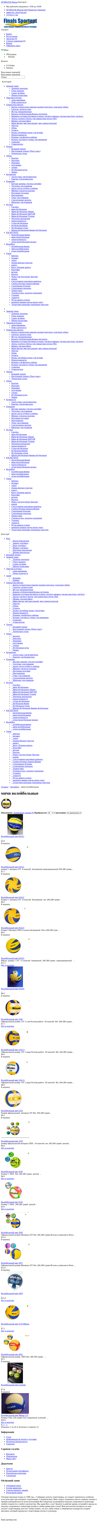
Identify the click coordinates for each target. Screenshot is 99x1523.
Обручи (14, 125)
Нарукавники (17, 195)
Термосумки (16, 290)
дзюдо (14, 260)
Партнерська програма (16, 1473)
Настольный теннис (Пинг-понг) (25, 151)
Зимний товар (12, 86)
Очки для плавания (19, 198)
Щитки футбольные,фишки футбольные (29, 230)
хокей (8, 576)
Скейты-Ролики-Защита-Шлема (25, 284)
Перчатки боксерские (22, 550)
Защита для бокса (20, 543)
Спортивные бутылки (21, 286)
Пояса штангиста (18, 102)
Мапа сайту (11, 1459)
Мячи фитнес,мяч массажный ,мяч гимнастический (34, 123)
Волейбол (10, 244)
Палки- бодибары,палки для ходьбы (27, 132)
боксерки (15, 160)
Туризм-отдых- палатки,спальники (26, 293)
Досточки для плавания (21, 186)
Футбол (9, 204)
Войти (9, 34)
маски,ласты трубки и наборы (24, 188)
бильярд (14, 258)
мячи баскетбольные (20, 237)
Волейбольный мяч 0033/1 (12, 836)
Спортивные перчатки (21, 288)
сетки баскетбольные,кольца (23, 242)
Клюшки (17, 578)
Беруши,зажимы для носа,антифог (26, 184)
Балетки (14, 158)
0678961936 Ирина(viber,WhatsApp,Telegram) (26, 10)
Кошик (9, 43)
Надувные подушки (20, 193)
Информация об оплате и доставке (21, 1439)
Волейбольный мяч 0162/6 (12, 989)
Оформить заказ (13, 46)
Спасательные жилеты (21, 200)
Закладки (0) (11, 39)
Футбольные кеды (19, 170)
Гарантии (10, 1444)
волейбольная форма (20, 246)
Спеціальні (11, 1475)
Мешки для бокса (20, 548)
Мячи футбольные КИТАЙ (23, 214)
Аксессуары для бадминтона (23, 177)
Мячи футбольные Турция (22, 216)
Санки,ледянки (18, 93)
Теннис (9, 146)
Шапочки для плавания (21, 202)
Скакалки (15, 142)
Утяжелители (17, 144)
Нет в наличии (7, 965)
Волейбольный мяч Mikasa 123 (14, 1415)
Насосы (14, 274)
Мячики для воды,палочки (23, 191)
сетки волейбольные (20, 251)
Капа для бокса (19, 545)
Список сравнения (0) (15, 41)
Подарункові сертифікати (17, 1471)
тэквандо (15, 297)
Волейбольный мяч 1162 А (13, 1050)
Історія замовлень (14, 1488)
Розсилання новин (14, 1492)
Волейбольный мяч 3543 (12, 1171)
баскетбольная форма (20, 235)
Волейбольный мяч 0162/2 (12, 897)
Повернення (11, 1456)
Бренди (9, 1468)
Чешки (14, 172)
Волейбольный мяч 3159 (12, 1141)
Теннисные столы (19, 153)
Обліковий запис (13, 1486)
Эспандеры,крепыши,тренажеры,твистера (29, 304)
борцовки (15, 163)
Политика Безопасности (16, 1441)
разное (14, 279)
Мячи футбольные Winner (22, 211)
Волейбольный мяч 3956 (12, 1232)
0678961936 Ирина (9, 2)
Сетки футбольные (19, 223)
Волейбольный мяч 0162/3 (12, 928)
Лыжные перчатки (19, 88)
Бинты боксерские (21, 541)
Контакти (10, 1454)
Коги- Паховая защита (21, 267)
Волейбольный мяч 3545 (12, 1202)
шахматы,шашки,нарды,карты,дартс (27, 302)
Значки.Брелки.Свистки (21, 263)
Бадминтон (11, 174)
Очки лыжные (17, 91)
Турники (15, 295)
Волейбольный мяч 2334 (12, 1111)
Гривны (9, 68)
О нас (8, 1437)
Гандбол (15, 207)
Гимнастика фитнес (14, 105)
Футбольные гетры (19, 228)
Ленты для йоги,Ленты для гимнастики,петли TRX (34, 119)
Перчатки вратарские (20, 218)
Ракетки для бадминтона (22, 179)
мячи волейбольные (20, 249)
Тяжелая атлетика (14, 98)
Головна (4, 787)
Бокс (8, 538)
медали (14, 272)
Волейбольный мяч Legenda (13, 1385)
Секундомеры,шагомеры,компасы (26, 281)
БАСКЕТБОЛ (12, 232)
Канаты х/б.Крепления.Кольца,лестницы (29, 114)
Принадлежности (19, 135)
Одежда (14, 130)
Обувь (14, 128)
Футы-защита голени (20, 300)
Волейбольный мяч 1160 (12, 1019)
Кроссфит (15, 270)
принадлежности (18, 221)
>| (6, 1425)
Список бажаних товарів (17, 1490)
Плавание (10, 181)
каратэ (14, 265)
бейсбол (14, 256)
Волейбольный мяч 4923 (12, 1354)
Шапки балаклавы (19, 95)
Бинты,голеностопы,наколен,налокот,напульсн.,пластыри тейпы (39, 107)
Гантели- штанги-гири (21, 109)
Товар (8, 253)
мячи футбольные (19, 209)
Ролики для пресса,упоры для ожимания (29, 139)
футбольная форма (19, 225)
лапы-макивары (18, 100)
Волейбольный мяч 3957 (12, 1263)
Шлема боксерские (21, 552)
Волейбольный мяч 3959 (12, 1293)
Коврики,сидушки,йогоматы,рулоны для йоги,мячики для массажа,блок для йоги (47, 116)
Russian (11, 57)
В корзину (5, 843)
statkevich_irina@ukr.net (16, 12)
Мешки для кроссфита (21, 121)
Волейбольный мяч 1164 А (13, 1080)
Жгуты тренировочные (21, 112)
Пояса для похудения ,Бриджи (24, 277)
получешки (16, 165)
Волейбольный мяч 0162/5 (12, 958)
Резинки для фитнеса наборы (24, 137)
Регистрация (11, 36)
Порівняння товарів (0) (23, 813)
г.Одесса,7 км (12, 15)
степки (14, 167)
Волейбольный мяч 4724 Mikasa (15, 1324)
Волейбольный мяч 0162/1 (12, 867)
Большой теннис (18, 149)
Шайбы (16, 580)
